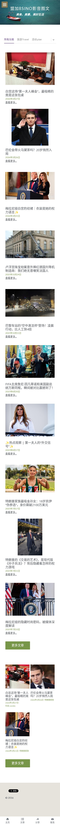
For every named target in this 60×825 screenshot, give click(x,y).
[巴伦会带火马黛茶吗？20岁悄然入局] (30, 127)
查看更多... (11, 102)
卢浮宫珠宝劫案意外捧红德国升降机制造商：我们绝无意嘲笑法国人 (30, 269)
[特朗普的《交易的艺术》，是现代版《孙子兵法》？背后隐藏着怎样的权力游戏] (30, 537)
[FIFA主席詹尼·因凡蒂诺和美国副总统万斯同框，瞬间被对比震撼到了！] (30, 361)
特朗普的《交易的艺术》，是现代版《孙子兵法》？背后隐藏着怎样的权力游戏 (30, 563)
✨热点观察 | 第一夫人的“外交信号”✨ (28, 444)
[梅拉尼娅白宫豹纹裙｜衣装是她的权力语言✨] (30, 185)
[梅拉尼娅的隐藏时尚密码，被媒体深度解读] (30, 599)
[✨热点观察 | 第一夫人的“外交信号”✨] (30, 420)
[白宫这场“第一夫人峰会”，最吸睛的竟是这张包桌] (30, 68)
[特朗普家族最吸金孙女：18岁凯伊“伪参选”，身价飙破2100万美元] (30, 478)
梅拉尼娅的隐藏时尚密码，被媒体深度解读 (30, 624)
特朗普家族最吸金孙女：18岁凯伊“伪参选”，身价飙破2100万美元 (28, 503)
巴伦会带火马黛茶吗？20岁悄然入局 (28, 152)
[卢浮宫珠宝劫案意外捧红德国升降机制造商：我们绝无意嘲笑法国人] (30, 244)
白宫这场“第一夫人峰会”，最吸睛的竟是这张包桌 (29, 93)
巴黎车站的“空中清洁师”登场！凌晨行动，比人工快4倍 (29, 327)
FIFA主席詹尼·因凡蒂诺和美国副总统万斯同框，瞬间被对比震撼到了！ (30, 386)
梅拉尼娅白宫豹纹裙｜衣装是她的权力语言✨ (30, 210)
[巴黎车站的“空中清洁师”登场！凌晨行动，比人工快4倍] (30, 302)
